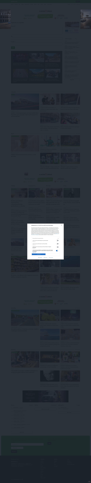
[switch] (57, 240)
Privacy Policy (51, 257)
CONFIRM (38, 254)
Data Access (45, 257)
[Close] (62, 225)
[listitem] (45, 238)
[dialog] (45, 241)
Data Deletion (40, 257)
